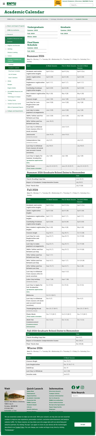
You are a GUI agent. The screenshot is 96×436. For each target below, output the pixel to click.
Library (9, 81)
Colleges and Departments (15, 111)
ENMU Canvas (31, 402)
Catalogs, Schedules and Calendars (14, 60)
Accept (83, 424)
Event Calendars (13, 77)
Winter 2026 (32, 37)
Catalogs (11, 64)
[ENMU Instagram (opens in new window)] (82, 388)
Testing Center (12, 100)
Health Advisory (32, 409)
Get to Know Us (54, 398)
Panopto (10, 84)
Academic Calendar (14, 68)
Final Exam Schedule (14, 71)
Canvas (10, 56)
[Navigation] (4, 4)
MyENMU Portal (88, 1)
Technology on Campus (14, 97)
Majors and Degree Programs (16, 26)
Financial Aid (31, 400)
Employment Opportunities (31, 395)
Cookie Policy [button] (19, 427)
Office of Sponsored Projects (15, 107)
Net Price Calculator (56, 411)
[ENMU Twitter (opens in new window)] (78, 388)
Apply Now (30, 391)
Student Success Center (14, 104)
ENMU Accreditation (13, 30)
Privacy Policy (31, 411)
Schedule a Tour (10, 411)
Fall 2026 (31, 33)
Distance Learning (12, 52)
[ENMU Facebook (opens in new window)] (73, 388)
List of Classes (12, 74)
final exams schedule (34, 168)
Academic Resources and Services (14, 40)
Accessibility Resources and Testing (15, 92)
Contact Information (56, 396)
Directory (78, 1)
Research (10, 34)
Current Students (68, 1)
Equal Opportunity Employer (55, 408)
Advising (10, 49)
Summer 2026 (32, 30)
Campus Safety (54, 393)
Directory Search (55, 391)
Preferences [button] (9, 430)
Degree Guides (12, 88)
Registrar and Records (14, 45)
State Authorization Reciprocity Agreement (57, 404)
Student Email (31, 405)
